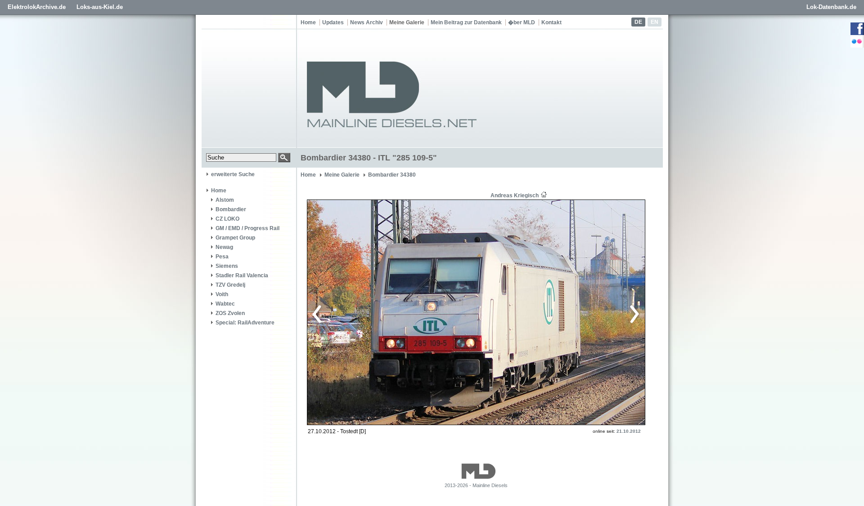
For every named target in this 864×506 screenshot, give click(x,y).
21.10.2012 (628, 431)
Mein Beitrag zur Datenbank (466, 22)
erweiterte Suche (233, 174)
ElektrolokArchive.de (37, 7)
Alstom (225, 200)
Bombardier (231, 209)
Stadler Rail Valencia (242, 275)
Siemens (227, 266)
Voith (222, 294)
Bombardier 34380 (392, 175)
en (654, 22)
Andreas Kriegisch (514, 195)
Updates (333, 22)
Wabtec (225, 304)
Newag (224, 247)
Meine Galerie (406, 22)
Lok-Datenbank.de (831, 7)
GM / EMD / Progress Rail (247, 228)
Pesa (222, 256)
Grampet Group (235, 238)
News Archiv (366, 22)
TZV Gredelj (230, 285)
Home (308, 22)
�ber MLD (521, 22)
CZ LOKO (227, 219)
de (638, 22)
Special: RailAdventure (245, 323)
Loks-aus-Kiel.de (99, 7)
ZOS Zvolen (230, 313)
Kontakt (551, 22)
